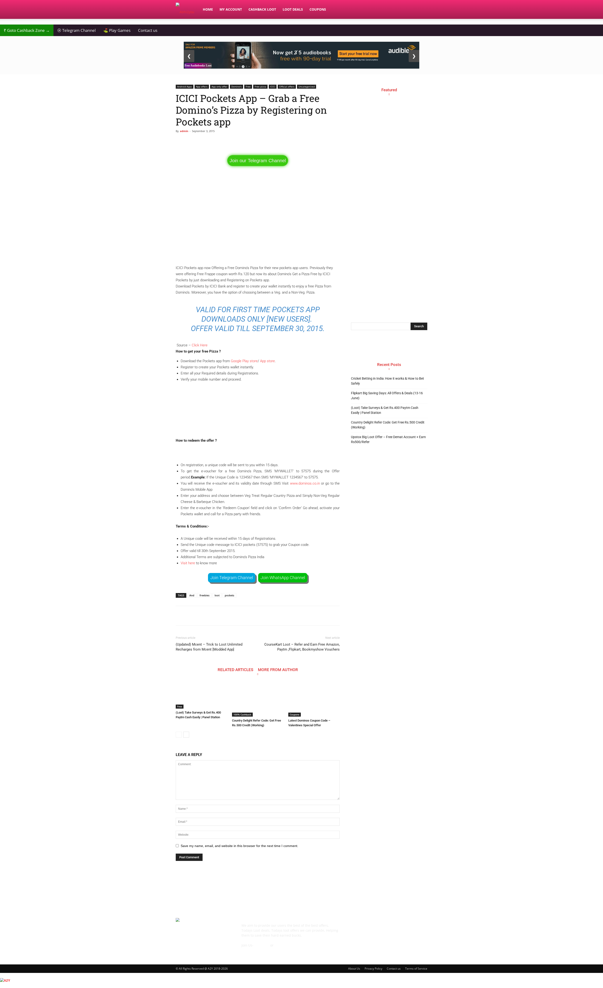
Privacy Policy (373, 969)
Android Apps (184, 86)
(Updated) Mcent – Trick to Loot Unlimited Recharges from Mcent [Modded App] (209, 647)
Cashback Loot (262, 9)
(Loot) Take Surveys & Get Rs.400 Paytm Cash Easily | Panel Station (384, 410)
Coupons (318, 9)
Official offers (286, 86)
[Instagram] (381, 929)
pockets (229, 595)
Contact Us (249, 950)
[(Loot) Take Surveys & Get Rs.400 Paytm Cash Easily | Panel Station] (201, 695)
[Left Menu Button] (2, 975)
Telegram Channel (76, 30)
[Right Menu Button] (600, 985)
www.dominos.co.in (305, 483)
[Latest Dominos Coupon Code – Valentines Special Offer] (314, 699)
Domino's (236, 86)
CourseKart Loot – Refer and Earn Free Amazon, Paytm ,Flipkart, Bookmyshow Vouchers (302, 647)
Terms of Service (416, 969)
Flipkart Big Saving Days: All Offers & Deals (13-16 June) (387, 395)
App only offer (219, 86)
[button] (421, 10)
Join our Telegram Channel (258, 160)
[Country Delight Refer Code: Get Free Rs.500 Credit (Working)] (257, 699)
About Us (354, 969)
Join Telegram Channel (231, 577)
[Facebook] (355, 929)
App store (267, 361)
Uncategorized (306, 86)
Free (248, 86)
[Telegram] (394, 929)
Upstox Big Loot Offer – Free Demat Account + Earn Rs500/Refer (388, 439)
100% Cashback (242, 714)
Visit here (188, 563)
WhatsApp (282, 945)
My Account (231, 9)
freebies (204, 595)
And (191, 595)
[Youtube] (419, 929)
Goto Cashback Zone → (27, 30)
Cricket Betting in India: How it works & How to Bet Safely (387, 381)
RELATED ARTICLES (235, 669)
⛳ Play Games (116, 30)
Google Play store (244, 361)
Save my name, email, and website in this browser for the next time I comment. (239, 846)
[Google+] (368, 929)
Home (208, 9)
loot (217, 595)
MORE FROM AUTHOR (278, 669)
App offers (202, 86)
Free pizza (260, 86)
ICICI (272, 86)
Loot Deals (293, 9)
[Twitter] (406, 929)
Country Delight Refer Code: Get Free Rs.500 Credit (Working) (387, 424)
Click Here (200, 345)
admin (184, 131)
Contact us (147, 30)
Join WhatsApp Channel (283, 577)
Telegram (261, 945)
